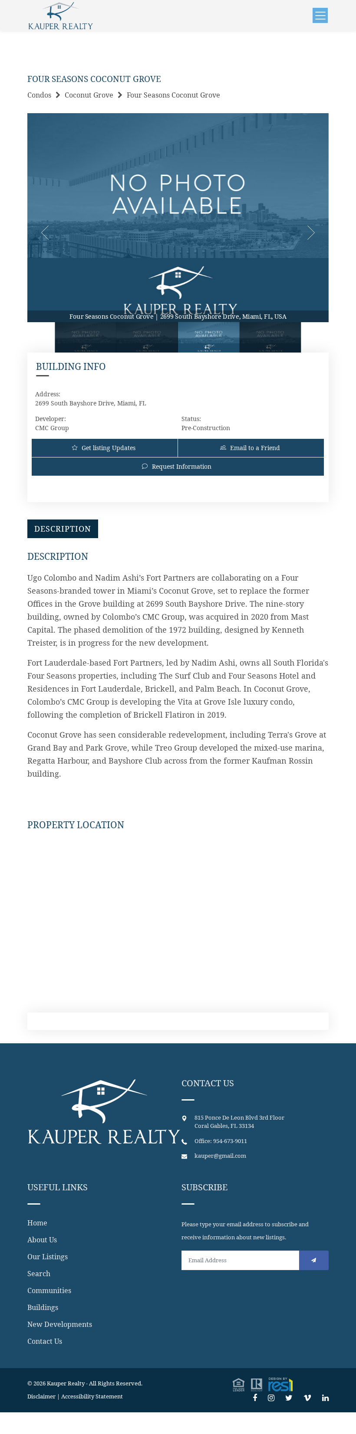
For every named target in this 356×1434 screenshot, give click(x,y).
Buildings (42, 1307)
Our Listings (47, 1256)
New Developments (59, 1324)
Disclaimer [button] (41, 1396)
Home (37, 1223)
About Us (42, 1240)
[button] (263, 1383)
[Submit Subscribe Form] (314, 1260)
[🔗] (255, 1398)
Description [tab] (62, 528)
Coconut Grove (89, 95)
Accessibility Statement (92, 1396)
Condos (39, 95)
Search (38, 1273)
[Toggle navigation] (320, 15)
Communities (49, 1290)
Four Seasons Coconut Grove (173, 95)
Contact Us (44, 1341)
